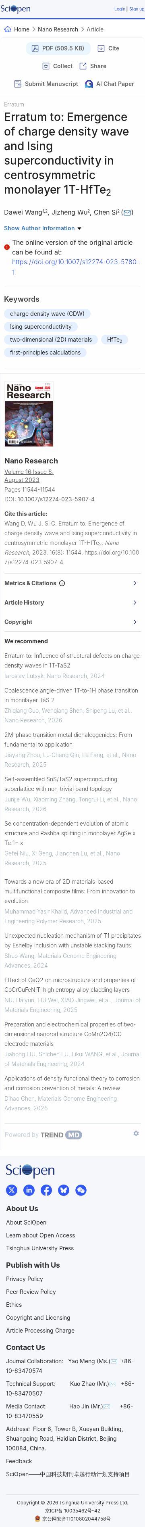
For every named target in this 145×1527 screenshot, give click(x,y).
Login (119, 9)
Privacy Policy (24, 1278)
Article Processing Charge (40, 1330)
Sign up (136, 9)
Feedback (19, 1461)
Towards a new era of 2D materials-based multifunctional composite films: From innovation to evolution (69, 891)
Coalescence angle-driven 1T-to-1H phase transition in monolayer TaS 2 (71, 695)
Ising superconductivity (41, 326)
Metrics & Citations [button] (31, 583)
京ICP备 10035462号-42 (72, 1511)
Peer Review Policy (31, 1291)
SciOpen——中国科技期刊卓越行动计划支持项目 (68, 1474)
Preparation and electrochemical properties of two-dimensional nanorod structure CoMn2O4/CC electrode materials (70, 1034)
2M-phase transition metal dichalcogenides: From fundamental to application (68, 739)
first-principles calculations (45, 352)
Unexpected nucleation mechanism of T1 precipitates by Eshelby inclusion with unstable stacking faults (72, 940)
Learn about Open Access (40, 1235)
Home (21, 29)
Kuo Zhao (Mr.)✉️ (93, 1383)
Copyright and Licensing (38, 1317)
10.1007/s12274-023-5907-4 (56, 499)
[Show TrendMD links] (136, 1133)
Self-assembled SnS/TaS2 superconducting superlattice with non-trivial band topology (60, 784)
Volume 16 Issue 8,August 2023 (29, 475)
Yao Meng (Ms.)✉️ (92, 1361)
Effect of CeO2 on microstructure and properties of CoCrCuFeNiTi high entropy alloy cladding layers (70, 984)
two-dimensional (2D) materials (51, 339)
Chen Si (105, 212)
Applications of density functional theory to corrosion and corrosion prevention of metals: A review (72, 1083)
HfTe (114, 340)
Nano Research (58, 29)
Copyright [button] (18, 621)
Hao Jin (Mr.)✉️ (89, 1406)
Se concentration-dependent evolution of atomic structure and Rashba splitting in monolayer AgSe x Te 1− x (69, 833)
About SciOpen (26, 1222)
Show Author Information (40, 228)
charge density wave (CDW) (47, 313)
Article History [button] (24, 602)
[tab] (72, 583)
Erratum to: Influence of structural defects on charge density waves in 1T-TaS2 (72, 660)
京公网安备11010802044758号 (76, 1519)
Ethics (14, 1304)
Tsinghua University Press (40, 1248)
